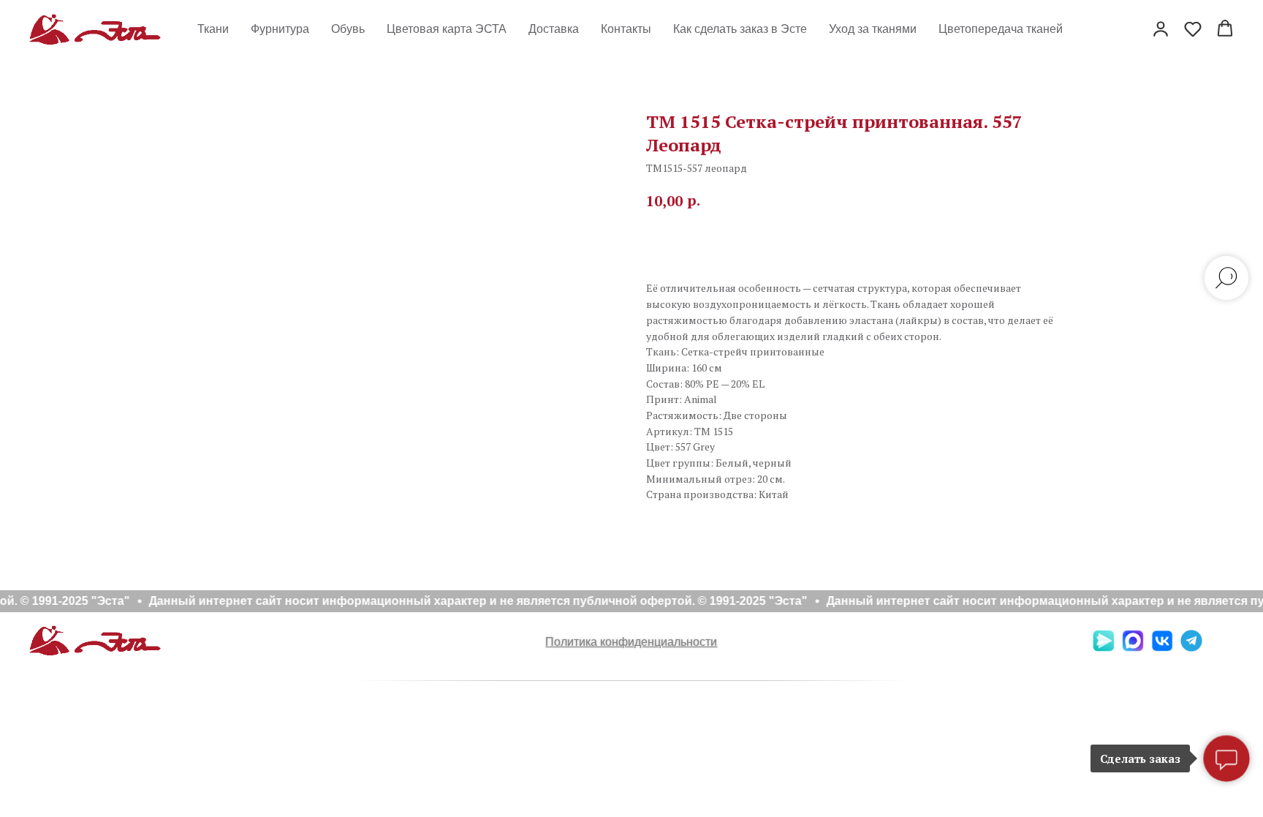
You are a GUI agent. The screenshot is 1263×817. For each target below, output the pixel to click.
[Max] (1133, 647)
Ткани (213, 29)
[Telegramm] (1191, 647)
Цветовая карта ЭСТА (447, 29)
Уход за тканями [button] (873, 29)
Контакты (626, 29)
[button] (1160, 28)
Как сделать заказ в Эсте (740, 29)
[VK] (1162, 647)
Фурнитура (280, 29)
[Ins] (1221, 647)
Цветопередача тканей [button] (1000, 29)
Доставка (553, 29)
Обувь (348, 29)
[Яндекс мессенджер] (1104, 647)
